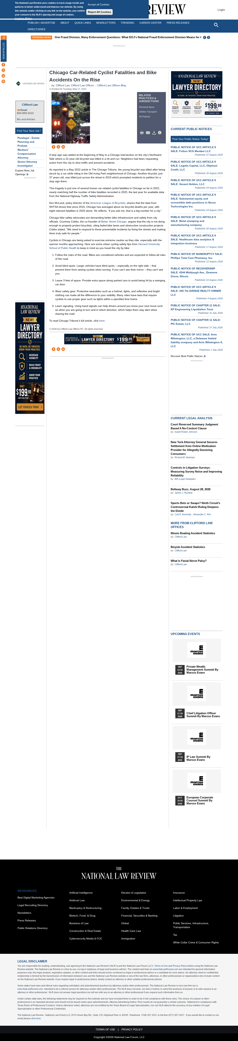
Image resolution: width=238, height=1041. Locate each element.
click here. (36, 1018)
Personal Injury (146, 107)
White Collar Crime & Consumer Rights (196, 942)
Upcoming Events (185, 634)
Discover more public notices (187, 356)
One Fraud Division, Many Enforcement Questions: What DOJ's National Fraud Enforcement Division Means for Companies (134, 37)
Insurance (179, 892)
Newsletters (105, 22)
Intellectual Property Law (187, 900)
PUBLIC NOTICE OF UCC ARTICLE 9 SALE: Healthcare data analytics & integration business (193, 239)
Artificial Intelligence (81, 892)
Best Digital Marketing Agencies (35, 897)
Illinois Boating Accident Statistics (193, 533)
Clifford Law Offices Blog (111, 85)
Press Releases (26, 920)
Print (143, 133)
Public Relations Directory (32, 928)
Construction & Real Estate (85, 930)
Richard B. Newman (185, 457)
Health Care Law (131, 930)
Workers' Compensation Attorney (26, 153)
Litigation (178, 915)
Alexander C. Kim (202, 514)
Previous (204, 37)
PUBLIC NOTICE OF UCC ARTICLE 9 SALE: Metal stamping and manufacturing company (193, 221)
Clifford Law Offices (82, 85)
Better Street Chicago (113, 221)
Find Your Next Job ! (29, 130)
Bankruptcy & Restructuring (85, 907)
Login (221, 9)
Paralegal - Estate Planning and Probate (28, 141)
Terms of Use (161, 966)
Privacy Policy (180, 966)
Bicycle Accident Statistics (188, 547)
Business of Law (79, 923)
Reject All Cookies (99, 11)
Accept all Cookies (98, 4)
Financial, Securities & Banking (139, 915)
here (102, 320)
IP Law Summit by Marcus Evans (198, 758)
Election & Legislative (133, 892)
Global (125, 923)
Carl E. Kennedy (183, 514)
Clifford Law (30, 104)
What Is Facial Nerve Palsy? (189, 560)
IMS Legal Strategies (185, 479)
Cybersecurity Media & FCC (85, 938)
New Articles (3, 51)
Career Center (150, 22)
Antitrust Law (77, 900)
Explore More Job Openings (24, 172)
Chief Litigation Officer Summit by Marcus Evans (203, 715)
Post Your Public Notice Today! (190, 139)
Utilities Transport (148, 111)
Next (209, 37)
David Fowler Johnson (186, 432)
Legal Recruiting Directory (32, 905)
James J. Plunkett (183, 493)
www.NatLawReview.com (165, 969)
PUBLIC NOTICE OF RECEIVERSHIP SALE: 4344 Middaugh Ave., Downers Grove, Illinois (194, 272)
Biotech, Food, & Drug (82, 915)
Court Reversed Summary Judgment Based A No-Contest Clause (194, 426)
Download (155, 133)
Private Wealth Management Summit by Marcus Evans (202, 669)
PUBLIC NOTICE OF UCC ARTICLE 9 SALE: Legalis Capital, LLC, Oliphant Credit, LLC (194, 165)
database (92, 969)
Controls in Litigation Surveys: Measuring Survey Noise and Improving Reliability (196, 471)
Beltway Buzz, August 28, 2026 (190, 489)
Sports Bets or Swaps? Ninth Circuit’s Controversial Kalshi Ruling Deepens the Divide (195, 506)
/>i (160, 133)
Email (23, 110)
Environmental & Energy (135, 900)
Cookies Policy (23, 18)
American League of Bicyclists (107, 202)
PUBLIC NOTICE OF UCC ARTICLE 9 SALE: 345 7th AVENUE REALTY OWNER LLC (196, 290)
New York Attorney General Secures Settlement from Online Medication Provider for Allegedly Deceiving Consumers (194, 447)
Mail (149, 133)
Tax (175, 934)
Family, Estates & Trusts (135, 907)
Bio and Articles (26, 119)
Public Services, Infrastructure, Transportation (191, 925)
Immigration (128, 938)
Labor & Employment (185, 907)
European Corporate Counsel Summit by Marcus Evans (199, 800)
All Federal (144, 116)
